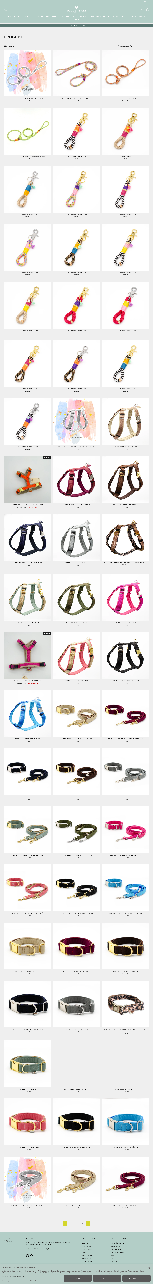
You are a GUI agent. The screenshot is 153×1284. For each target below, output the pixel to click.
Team (76, 19)
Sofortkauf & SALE (33, 16)
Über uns (85, 1243)
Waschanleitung (87, 1255)
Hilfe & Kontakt (87, 1246)
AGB (112, 1255)
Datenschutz (115, 1258)
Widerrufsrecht (116, 1249)
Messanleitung (87, 1258)
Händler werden (87, 1249)
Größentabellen (87, 1261)
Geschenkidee (98, 16)
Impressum (115, 1261)
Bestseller (51, 16)
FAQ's (84, 1252)
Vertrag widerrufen (117, 1252)
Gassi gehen (14, 16)
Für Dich (83, 16)
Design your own (117, 16)
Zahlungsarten (116, 1246)
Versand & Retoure (117, 1243)
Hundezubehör (68, 16)
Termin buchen (137, 16)
